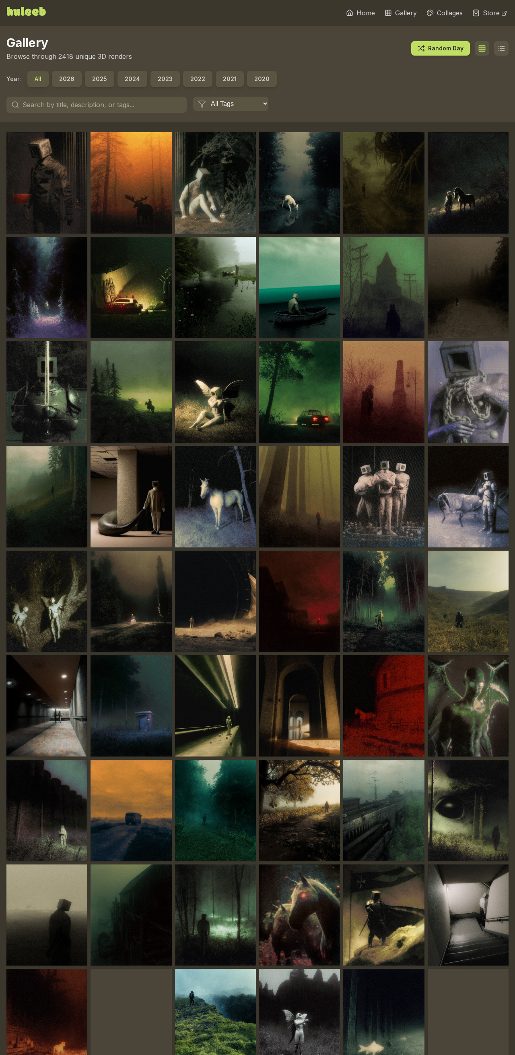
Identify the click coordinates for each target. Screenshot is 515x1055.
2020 (262, 78)
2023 (165, 78)
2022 (197, 78)
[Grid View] (482, 48)
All (38, 78)
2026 (66, 78)
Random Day (446, 48)
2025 (99, 78)
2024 (132, 78)
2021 (230, 78)
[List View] (501, 48)
